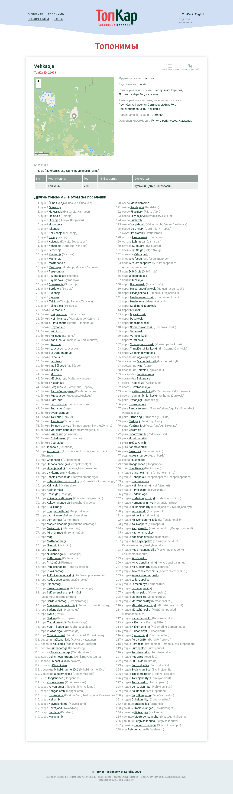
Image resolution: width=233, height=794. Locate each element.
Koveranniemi (55, 682)
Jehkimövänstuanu (61, 656)
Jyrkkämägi (54, 472)
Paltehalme (54, 558)
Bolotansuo (58, 310)
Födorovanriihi (137, 434)
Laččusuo (57, 357)
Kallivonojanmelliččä (145, 519)
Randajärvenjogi (139, 408)
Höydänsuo (58, 327)
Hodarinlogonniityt (143, 498)
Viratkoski (136, 340)
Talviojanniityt (140, 678)
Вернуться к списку (170, 69)
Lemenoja (55, 250)
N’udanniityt (139, 631)
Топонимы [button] (56, 14)
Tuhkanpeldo (140, 682)
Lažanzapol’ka (140, 579)
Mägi (50, 536)
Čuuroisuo (57, 442)
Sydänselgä (54, 609)
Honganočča (55, 678)
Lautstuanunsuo (61, 352)
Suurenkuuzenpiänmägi (62, 605)
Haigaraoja (56, 211)
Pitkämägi (53, 562)
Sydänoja (55, 293)
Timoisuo (57, 421)
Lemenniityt (139, 584)
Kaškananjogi (137, 404)
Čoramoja (135, 429)
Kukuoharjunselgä (58, 502)
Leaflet (94, 155)
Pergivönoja (56, 271)
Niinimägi (53, 545)
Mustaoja (55, 267)
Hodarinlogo (139, 494)
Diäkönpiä (135, 271)
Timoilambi (136, 233)
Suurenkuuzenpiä (145, 725)
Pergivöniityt (140, 639)
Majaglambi (56, 716)
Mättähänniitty (141, 601)
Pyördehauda (136, 729)
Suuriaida (137, 661)
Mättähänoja (57, 263)
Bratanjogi (135, 400)
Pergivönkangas (144, 721)
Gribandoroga (59, 648)
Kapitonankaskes (143, 532)
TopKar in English (193, 14)
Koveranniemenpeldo (145, 575)
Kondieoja (55, 245)
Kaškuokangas (143, 708)
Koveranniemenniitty (145, 571)
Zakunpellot (139, 691)
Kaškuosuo (58, 340)
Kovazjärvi (55, 708)
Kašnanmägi (55, 489)
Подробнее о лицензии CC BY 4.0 (116, 780)
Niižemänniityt (141, 626)
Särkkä (51, 618)
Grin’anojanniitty (142, 472)
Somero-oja (56, 284)
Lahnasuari (139, 241)
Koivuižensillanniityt (144, 562)
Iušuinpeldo (139, 511)
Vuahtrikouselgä (57, 626)
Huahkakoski (138, 301)
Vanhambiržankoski (144, 395)
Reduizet (137, 656)
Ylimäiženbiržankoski (143, 348)
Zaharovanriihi (138, 447)
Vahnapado (141, 254)
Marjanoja (55, 258)
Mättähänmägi (56, 541)
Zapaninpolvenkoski (142, 352)
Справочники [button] (38, 19)
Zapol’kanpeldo (141, 695)
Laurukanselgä (56, 515)
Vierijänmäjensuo (62, 429)
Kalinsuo (56, 335)
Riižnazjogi (135, 417)
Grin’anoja (55, 207)
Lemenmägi (54, 519)
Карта (58, 19)
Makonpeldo (139, 592)
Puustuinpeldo (141, 652)
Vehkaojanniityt (141, 686)
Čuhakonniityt (140, 699)
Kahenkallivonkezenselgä (63, 481)
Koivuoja (54, 241)
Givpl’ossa (135, 258)
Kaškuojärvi (56, 695)
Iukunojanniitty (141, 507)
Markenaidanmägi (58, 524)
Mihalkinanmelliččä (66, 669)
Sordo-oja (55, 288)
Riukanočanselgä (58, 588)
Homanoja (55, 224)
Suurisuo (56, 408)
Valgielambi (137, 224)
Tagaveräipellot (141, 673)
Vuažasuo (57, 434)
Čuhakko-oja (57, 203)
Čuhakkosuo (58, 438)
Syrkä (50, 614)
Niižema (137, 622)
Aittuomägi (54, 451)
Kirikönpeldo (139, 558)
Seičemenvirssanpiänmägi (64, 592)
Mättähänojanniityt (144, 605)
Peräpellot (138, 643)
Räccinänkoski (139, 322)
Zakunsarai (144, 378)
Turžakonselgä (56, 622)
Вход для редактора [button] (185, 20)
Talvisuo (56, 417)
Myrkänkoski (138, 314)
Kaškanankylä (61, 639)
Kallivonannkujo (142, 391)
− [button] (38, 86)
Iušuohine (138, 515)
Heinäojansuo (59, 318)
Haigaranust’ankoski (143, 288)
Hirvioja (53, 220)
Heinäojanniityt (141, 485)
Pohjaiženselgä (56, 566)
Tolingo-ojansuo (61, 425)
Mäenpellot (139, 596)
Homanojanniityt (142, 502)
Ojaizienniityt (140, 635)
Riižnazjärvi (137, 215)
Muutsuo (56, 374)
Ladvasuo (57, 348)
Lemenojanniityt (142, 588)
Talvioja (54, 301)
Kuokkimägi (54, 507)
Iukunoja (54, 228)
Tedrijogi (134, 421)
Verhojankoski (139, 335)
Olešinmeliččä (63, 673)
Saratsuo (56, 400)
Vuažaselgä (54, 631)
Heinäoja (54, 215)
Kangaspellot (140, 528)
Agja (140, 357)
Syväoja (54, 297)
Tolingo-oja (56, 305)
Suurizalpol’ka (140, 665)
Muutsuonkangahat (146, 716)
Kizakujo (137, 280)
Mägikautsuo (59, 378)
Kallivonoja (55, 233)
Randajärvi (137, 207)
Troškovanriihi (137, 442)
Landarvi (54, 712)
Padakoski (136, 318)
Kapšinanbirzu (141, 536)
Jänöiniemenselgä (58, 477)
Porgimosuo (58, 387)
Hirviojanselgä (56, 468)
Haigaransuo (59, 314)
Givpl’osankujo (141, 387)
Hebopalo (52, 447)
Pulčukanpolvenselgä (60, 575)
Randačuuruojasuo (62, 391)
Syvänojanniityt (141, 669)
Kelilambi (54, 699)
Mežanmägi (54, 528)
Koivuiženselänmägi (59, 498)
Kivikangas (141, 712)
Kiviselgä (52, 494)
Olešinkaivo (59, 665)
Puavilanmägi (55, 571)
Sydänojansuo (60, 412)
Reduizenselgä (56, 579)
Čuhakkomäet (56, 635)
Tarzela (141, 370)
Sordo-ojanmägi (57, 601)
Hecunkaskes (140, 481)
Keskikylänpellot (142, 541)
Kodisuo (56, 344)
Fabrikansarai (145, 374)
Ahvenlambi (56, 686)
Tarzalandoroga (60, 652)
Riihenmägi (54, 584)
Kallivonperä (139, 524)
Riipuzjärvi (136, 211)
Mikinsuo (56, 370)
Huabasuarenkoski (142, 297)
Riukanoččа (137, 459)
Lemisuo (56, 361)
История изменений (190, 69)
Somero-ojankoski (141, 327)
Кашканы (151, 94)
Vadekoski (136, 331)
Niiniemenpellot (142, 618)
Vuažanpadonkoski (142, 344)
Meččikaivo (59, 661)
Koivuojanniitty (141, 566)
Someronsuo (59, 404)
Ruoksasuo (58, 395)
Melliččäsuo (58, 365)
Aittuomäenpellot (140, 263)
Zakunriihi (135, 451)
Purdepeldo (139, 648)
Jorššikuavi (136, 468)
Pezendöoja (56, 275)
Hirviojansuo (58, 322)
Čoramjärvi (137, 228)
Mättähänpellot (141, 609)
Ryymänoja (56, 280)
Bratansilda (141, 703)
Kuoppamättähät (58, 511)
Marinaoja (55, 254)
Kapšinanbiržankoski (143, 305)
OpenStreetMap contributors (105, 155)
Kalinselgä (53, 485)
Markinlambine (139, 203)
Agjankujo (138, 382)
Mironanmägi (55, 532)
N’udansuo (57, 382)
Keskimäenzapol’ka (144, 549)
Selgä (139, 250)
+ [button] (38, 81)
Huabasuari (139, 237)
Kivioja (53, 237)
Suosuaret (139, 245)
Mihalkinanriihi (138, 438)
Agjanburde (139, 455)
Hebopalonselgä (57, 464)
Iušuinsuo (57, 331)
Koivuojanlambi (58, 703)
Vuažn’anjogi (137, 425)
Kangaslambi (57, 691)
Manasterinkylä (147, 361)
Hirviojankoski (139, 293)
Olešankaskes (138, 275)
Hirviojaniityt (140, 489)
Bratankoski (137, 284)
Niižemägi (53, 549)
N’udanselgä (55, 554)
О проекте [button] (35, 14)
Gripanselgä (54, 459)
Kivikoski (135, 310)
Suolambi (136, 220)
